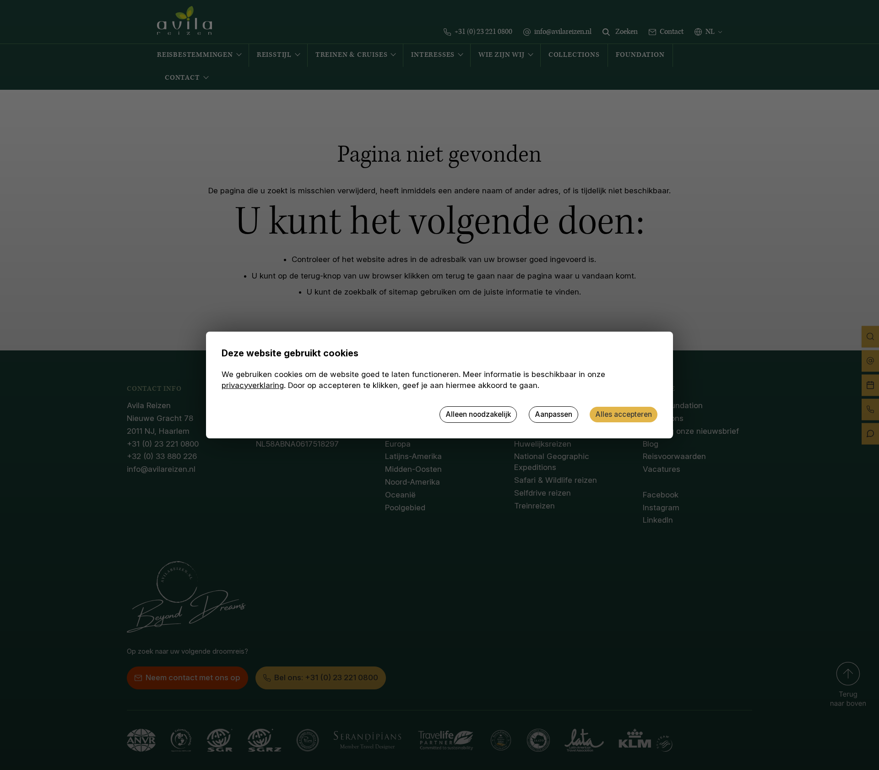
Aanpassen (553, 414)
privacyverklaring (253, 385)
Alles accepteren (623, 414)
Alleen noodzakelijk (478, 414)
